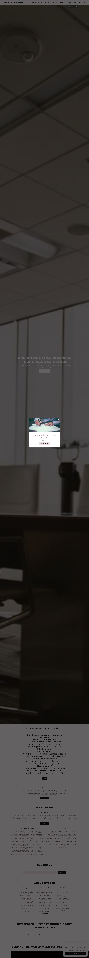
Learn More (44, 443)
